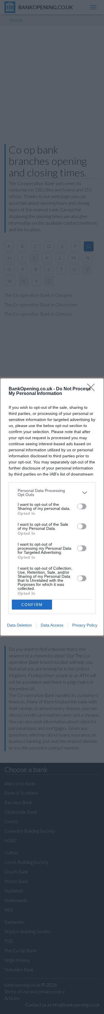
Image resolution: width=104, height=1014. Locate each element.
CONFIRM (32, 605)
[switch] (81, 506)
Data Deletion (19, 625)
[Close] (92, 389)
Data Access (52, 625)
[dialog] (52, 507)
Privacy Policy (84, 625)
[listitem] (52, 493)
